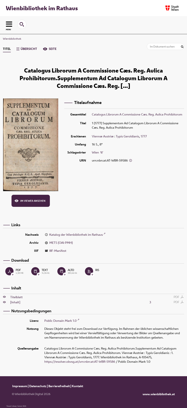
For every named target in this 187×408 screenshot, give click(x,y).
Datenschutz (37, 386)
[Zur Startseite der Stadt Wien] (172, 8)
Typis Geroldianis (127, 136)
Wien (95, 152)
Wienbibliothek (12, 38)
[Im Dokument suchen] (182, 46)
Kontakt (77, 386)
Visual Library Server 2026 (16, 406)
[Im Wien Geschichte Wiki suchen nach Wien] (102, 152)
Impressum (19, 386)
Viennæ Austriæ (103, 136)
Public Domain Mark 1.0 (60, 321)
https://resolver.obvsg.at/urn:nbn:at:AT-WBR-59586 (79, 362)
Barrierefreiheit (59, 386)
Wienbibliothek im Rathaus (42, 8)
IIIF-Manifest (57, 251)
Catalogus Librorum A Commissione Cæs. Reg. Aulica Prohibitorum (137, 114)
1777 (144, 136)
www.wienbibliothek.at (159, 394)
